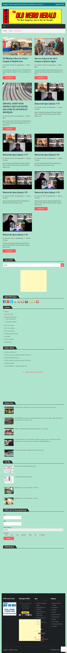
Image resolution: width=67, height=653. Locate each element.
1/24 (7, 535)
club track (24, 535)
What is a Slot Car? (10, 352)
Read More (9, 77)
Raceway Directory (10, 317)
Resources (55, 617)
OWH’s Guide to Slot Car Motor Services (17, 360)
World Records (9, 363)
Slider (4, 67)
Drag (30, 535)
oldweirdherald (20, 65)
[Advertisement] (33, 281)
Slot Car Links (9, 325)
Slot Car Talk (8, 314)
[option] (26, 4)
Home (6, 311)
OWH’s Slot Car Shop (11, 334)
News (54, 612)
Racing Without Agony (11, 357)
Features (55, 607)
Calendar (7, 336)
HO (35, 535)
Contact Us (8, 342)
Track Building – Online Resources (15, 366)
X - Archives (42, 535)
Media (28, 65)
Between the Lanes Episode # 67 (47, 103)
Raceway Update (11, 322)
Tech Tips (55, 621)
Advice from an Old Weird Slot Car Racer (17, 355)
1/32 (12, 535)
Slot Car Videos (9, 331)
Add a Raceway (11, 319)
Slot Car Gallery (9, 328)
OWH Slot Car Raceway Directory (40, 613)
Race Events (56, 614)
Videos (54, 626)
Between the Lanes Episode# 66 (47, 154)
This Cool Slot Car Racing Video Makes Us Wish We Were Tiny (30, 4)
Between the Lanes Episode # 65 (47, 192)
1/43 (18, 535)
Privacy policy (9, 339)
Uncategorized (57, 624)
